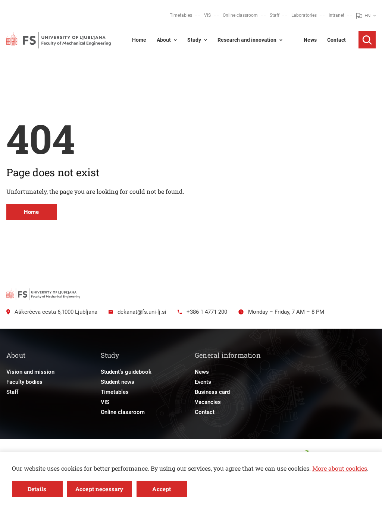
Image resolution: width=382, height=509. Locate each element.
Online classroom (240, 15)
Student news (117, 382)
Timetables (181, 15)
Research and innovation (246, 40)
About (164, 40)
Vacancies (208, 402)
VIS (207, 15)
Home (139, 40)
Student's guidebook (126, 372)
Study (194, 40)
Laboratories (304, 15)
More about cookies (339, 468)
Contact (336, 40)
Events (203, 382)
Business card (212, 392)
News (310, 40)
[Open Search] (367, 39)
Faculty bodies (24, 382)
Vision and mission (30, 372)
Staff (274, 15)
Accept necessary (99, 489)
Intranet (336, 15)
